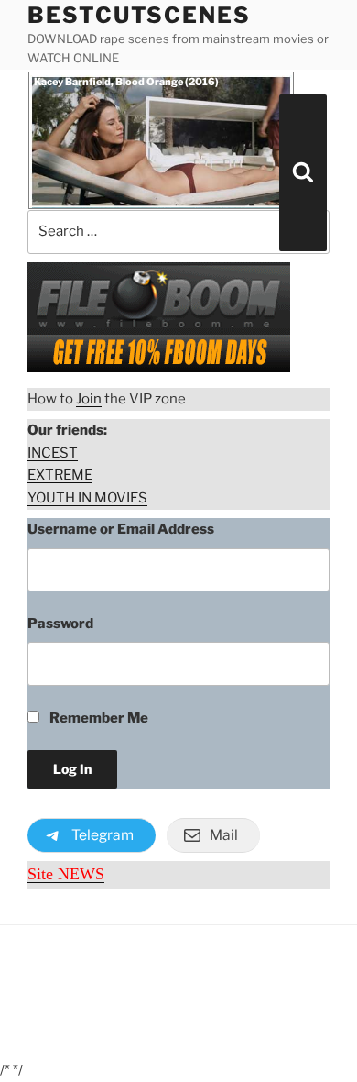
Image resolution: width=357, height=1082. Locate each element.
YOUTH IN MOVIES (87, 498)
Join (89, 399)
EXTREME (59, 475)
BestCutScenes (139, 15)
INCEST (52, 453)
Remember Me (97, 718)
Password (60, 623)
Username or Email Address (120, 529)
